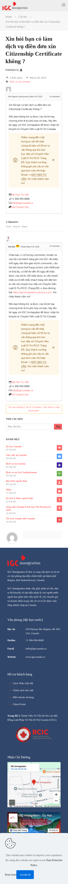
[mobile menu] (63, 5)
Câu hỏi (22, 16)
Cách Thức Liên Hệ (23, 683)
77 (18, 246)
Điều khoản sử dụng (23, 697)
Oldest (24, 226)
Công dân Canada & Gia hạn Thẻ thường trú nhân (28, 508)
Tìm (58, 426)
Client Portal (19, 704)
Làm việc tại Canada (16, 455)
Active (8, 226)
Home (8, 16)
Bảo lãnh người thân (16, 481)
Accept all (25, 874)
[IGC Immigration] (15, 6)
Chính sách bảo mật (23, 690)
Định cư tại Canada (20, 81)
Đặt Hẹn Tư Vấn (20, 194)
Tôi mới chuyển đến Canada (20, 518)
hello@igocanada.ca (22, 203)
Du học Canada (13, 446)
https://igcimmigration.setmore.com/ (32, 292)
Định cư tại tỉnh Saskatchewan (21, 472)
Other (9, 489)
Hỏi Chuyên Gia (19, 207)
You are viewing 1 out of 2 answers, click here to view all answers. (34, 409)
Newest (16, 226)
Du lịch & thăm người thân (19, 498)
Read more (10, 874)
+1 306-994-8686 (20, 198)
